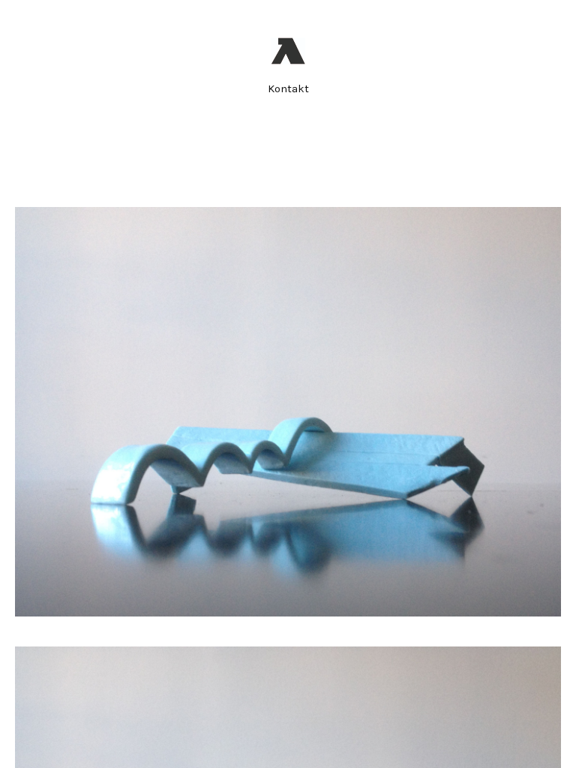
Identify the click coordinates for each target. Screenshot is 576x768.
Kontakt (288, 88)
